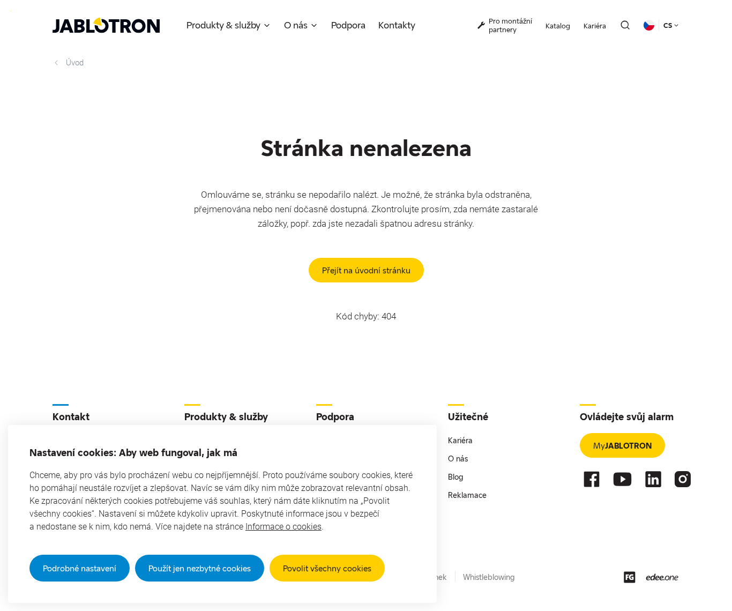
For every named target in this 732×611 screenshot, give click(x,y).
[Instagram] (683, 479)
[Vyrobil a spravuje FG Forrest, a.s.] (630, 577)
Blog (456, 476)
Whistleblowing (489, 577)
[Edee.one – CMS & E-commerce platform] (662, 576)
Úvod (75, 63)
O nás (296, 25)
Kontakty (396, 25)
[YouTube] (622, 479)
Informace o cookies (283, 526)
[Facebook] (592, 479)
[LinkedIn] (653, 479)
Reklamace (467, 495)
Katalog (558, 25)
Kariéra (595, 25)
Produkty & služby (223, 25)
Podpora (348, 25)
